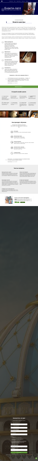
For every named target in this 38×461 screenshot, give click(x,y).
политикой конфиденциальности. (28, 454)
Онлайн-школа (11, 1)
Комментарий (12, 448)
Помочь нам (23, 1)
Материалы (27, 1)
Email (11, 426)
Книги (15, 1)
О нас (30, 1)
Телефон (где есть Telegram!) (15, 429)
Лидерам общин (19, 1)
